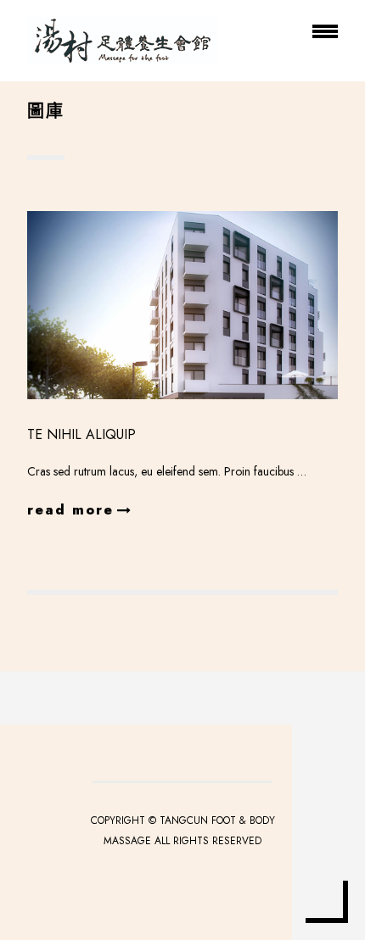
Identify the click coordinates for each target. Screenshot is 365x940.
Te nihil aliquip (81, 434)
